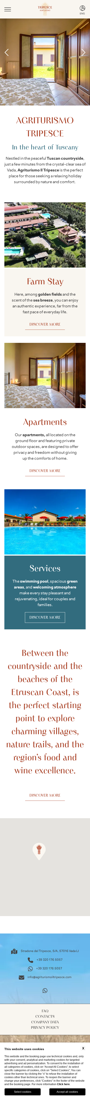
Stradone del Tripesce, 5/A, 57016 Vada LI (50, 951)
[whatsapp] (45, 991)
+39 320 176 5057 (49, 959)
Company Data (45, 1022)
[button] (39, 851)
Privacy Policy (45, 1027)
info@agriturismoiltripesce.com (49, 977)
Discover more (45, 324)
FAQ (45, 1011)
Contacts (45, 1016)
